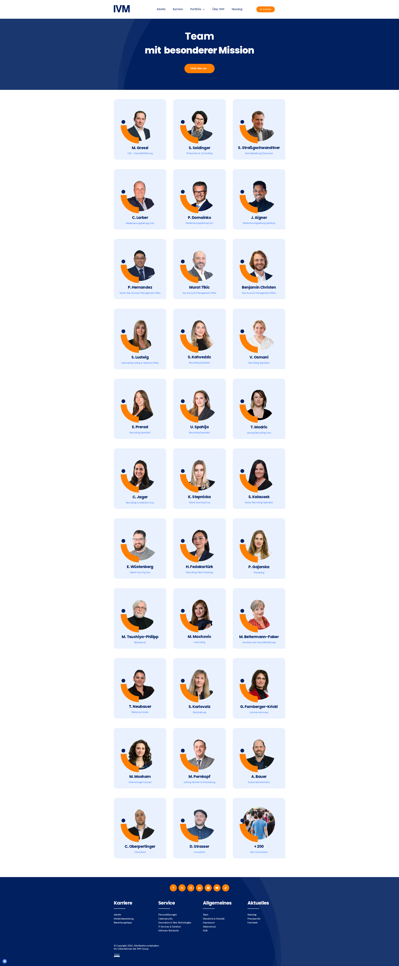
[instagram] (190, 887)
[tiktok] (225, 887)
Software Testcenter (168, 930)
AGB (205, 930)
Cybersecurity (165, 918)
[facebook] (173, 887)
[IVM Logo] (122, 6)
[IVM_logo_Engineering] (117, 954)
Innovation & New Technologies (174, 922)
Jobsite (117, 914)
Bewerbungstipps (123, 922)
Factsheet (253, 922)
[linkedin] (199, 887)
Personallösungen (167, 914)
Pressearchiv (254, 918)
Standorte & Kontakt (214, 918)
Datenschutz (209, 926)
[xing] (208, 887)
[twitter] (182, 887)
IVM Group (143, 949)
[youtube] (217, 887)
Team (205, 914)
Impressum (209, 922)
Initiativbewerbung (123, 918)
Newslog (252, 914)
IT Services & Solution (169, 926)
